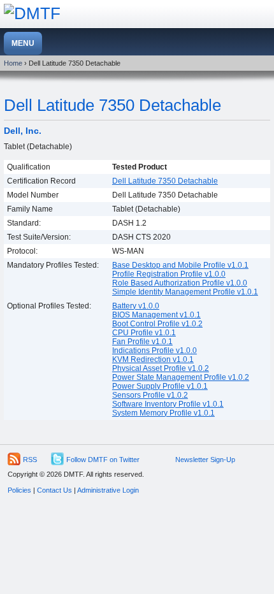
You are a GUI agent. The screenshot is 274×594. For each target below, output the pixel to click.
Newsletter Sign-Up (205, 459)
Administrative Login (108, 490)
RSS (30, 459)
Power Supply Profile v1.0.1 (160, 386)
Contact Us (54, 490)
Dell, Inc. (22, 131)
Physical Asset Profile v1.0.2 (160, 368)
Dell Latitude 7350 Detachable (112, 105)
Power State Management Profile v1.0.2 (180, 377)
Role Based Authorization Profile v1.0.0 (179, 283)
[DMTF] (32, 13)
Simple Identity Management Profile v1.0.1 (185, 291)
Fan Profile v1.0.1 (142, 341)
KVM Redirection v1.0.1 (153, 359)
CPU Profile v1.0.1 (144, 332)
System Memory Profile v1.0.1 (163, 413)
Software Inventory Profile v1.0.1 (168, 404)
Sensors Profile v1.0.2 (150, 395)
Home (13, 63)
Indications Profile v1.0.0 (154, 350)
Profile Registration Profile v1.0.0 (169, 274)
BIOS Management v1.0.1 (156, 314)
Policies (19, 490)
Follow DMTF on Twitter (103, 459)
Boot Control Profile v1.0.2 (157, 323)
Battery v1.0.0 (135, 305)
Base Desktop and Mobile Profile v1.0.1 (180, 265)
